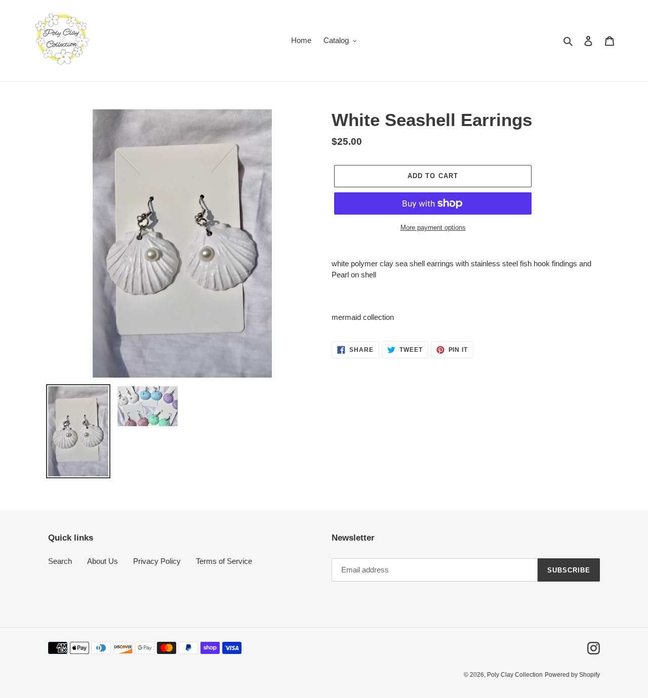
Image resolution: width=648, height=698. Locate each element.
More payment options (433, 227)
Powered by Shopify (572, 674)
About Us (102, 561)
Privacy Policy (157, 561)
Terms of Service (224, 561)
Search (60, 561)
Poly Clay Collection (515, 674)
